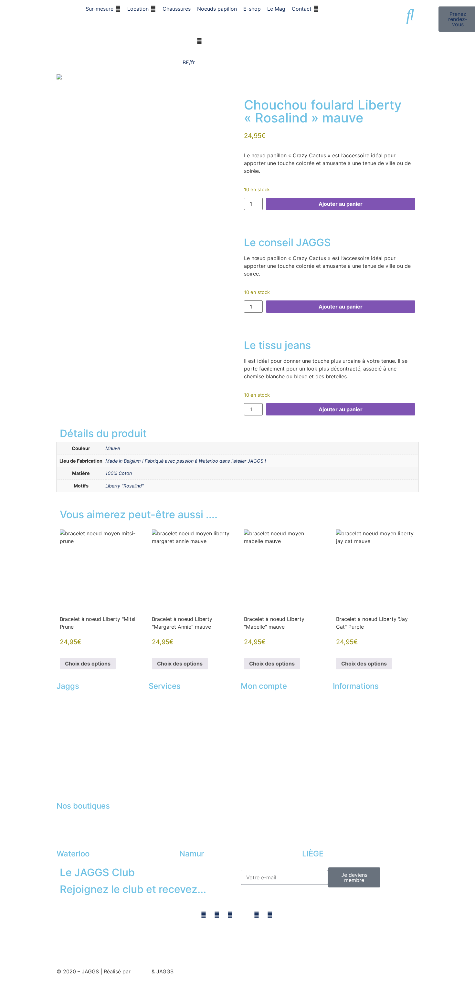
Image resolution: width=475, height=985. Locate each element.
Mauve (112, 448)
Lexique (342, 787)
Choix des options (88, 663)
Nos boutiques (350, 700)
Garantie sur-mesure (81, 712)
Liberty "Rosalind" (124, 485)
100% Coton (118, 473)
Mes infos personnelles (269, 737)
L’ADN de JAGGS (77, 700)
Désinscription (258, 762)
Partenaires (347, 712)
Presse (341, 774)
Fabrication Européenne (86, 750)
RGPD (386, 750)
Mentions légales (353, 750)
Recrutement (72, 762)
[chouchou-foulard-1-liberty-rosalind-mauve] (145, 76)
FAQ (338, 737)
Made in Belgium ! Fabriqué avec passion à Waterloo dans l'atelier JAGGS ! (185, 461)
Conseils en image (171, 700)
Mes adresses (257, 725)
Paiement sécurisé (355, 725)
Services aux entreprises (178, 712)
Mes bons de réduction (269, 750)
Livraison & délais (78, 725)
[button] (103, 8)
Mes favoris (255, 712)
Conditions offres (354, 762)
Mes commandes (261, 700)
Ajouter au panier (341, 204)
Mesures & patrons (79, 737)
